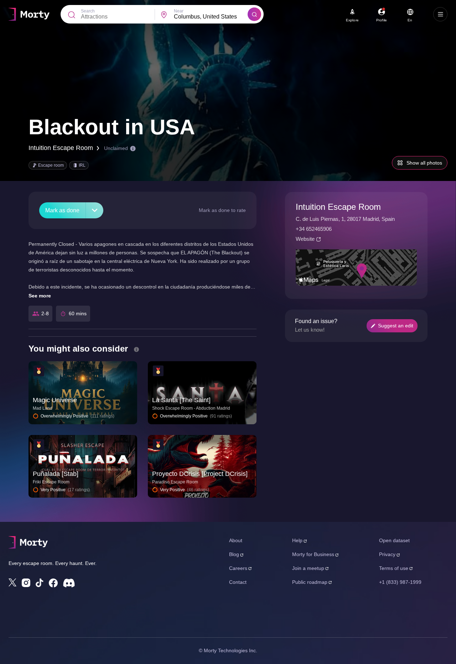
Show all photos (424, 163)
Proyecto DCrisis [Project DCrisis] (200, 473)
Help (297, 540)
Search (88, 11)
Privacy (387, 554)
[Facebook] (53, 583)
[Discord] (69, 583)
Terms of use (393, 568)
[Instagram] (26, 583)
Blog (234, 554)
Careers (238, 568)
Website (305, 239)
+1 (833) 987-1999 (400, 582)
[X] (12, 582)
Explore (352, 20)
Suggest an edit (395, 325)
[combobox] (211, 17)
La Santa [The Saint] (181, 400)
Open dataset (394, 540)
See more (39, 296)
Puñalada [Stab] (55, 473)
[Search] (254, 14)
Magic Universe (55, 400)
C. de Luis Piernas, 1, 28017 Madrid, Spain (345, 219)
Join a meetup (308, 568)
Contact (238, 582)
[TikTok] (39, 583)
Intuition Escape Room (60, 147)
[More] (94, 210)
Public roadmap (309, 582)
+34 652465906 (314, 229)
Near (178, 11)
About (235, 540)
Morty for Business (313, 554)
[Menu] (440, 14)
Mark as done (62, 210)
